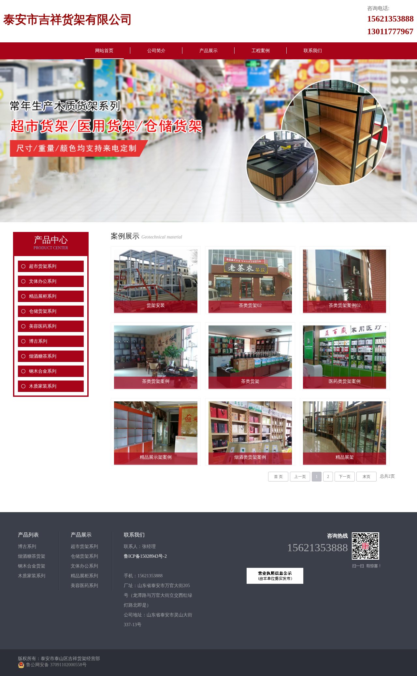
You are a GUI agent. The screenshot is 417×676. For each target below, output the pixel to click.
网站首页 (104, 50)
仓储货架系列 (42, 311)
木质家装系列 (42, 386)
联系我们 (313, 50)
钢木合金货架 (31, 566)
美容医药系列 (42, 326)
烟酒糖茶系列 (42, 356)
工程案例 (261, 50)
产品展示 (208, 50)
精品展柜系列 (42, 296)
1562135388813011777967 (390, 25)
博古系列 (38, 341)
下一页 (345, 476)
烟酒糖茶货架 (31, 556)
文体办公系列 (42, 281)
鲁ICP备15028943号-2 (145, 556)
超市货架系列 (42, 266)
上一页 (300, 476)
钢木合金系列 (42, 371)
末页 (366, 476)
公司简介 (156, 50)
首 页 (278, 476)
